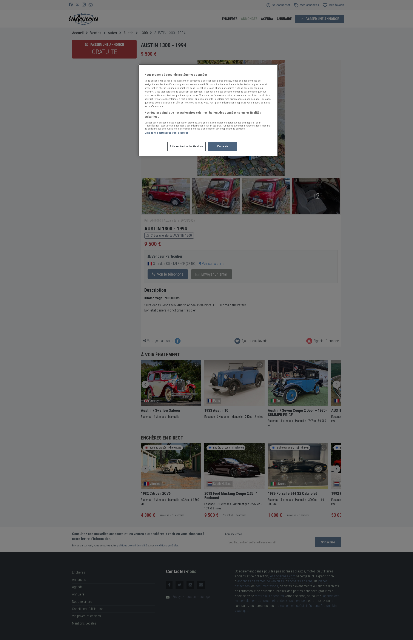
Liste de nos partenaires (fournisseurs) (166, 132)
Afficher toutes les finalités (186, 146)
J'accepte (222, 146)
